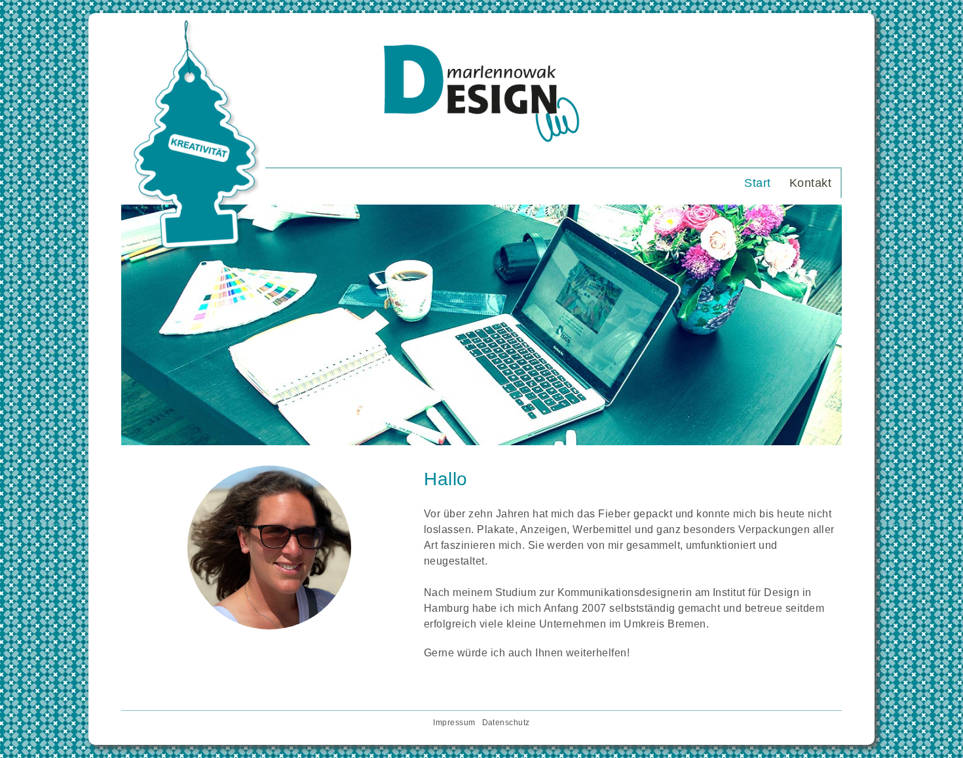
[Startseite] (481, 153)
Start (757, 183)
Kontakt (810, 183)
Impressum (454, 722)
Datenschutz (506, 722)
